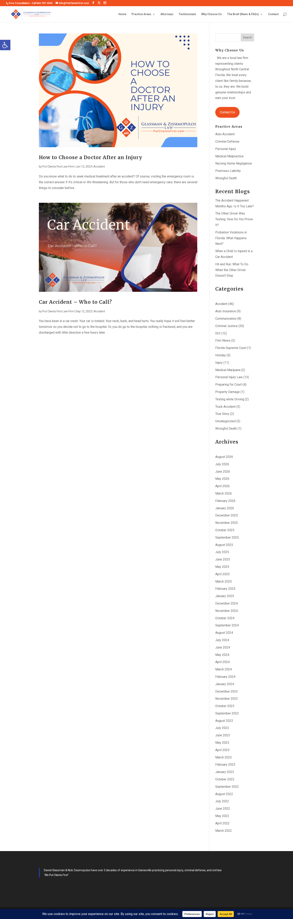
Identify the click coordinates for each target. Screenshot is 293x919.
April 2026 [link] (222, 486)
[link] (5, 45)
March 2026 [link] (223, 493)
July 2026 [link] (222, 464)
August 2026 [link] (224, 457)
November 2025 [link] (226, 523)
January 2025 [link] (224, 596)
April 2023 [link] (222, 750)
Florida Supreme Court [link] (230, 348)
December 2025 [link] (226, 515)
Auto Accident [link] (225, 134)
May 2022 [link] (222, 816)
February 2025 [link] (225, 589)
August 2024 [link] (224, 633)
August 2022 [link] (224, 794)
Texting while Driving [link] (229, 399)
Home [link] (122, 14)
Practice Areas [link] (141, 14)
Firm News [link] (222, 340)
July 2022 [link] (222, 801)
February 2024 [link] (225, 677)
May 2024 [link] (222, 655)
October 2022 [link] (224, 779)
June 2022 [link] (222, 808)
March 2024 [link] (223, 669)
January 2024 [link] (224, 684)
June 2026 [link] (222, 471)
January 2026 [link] (224, 508)
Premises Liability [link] (228, 171)
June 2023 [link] (222, 735)
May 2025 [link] (222, 567)
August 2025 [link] (224, 545)
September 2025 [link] (227, 537)
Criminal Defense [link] (227, 141)
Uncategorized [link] (225, 421)
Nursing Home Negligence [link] (233, 163)
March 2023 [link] (223, 757)
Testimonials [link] (187, 14)
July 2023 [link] (222, 728)
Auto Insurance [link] (225, 311)
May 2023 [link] (222, 743)
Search (247, 37)
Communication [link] (226, 318)
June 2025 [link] (222, 559)
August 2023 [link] (224, 721)
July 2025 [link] (222, 552)
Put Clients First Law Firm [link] (58, 166)
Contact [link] (273, 14)
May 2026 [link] (222, 479)
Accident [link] (99, 166)
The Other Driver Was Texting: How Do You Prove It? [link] (234, 219)
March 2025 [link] (223, 581)
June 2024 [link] (222, 647)
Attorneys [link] (166, 14)
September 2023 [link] (227, 713)
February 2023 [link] (225, 764)
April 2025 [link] (222, 574)
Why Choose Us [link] (211, 14)
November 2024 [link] (226, 611)
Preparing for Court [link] (228, 384)
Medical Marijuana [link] (227, 370)
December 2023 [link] (226, 691)
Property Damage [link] (227, 392)
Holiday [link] (220, 355)
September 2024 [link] (227, 625)
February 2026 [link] (225, 501)
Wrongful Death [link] (226, 178)
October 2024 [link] (224, 618)
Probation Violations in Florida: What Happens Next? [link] (231, 238)
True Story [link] (222, 414)
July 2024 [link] (222, 640)
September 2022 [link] (227, 787)
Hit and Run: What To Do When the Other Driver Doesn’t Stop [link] (231, 270)
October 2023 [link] (224, 706)
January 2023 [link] (224, 772)
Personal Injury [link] (225, 149)
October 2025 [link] (224, 530)
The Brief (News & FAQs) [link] (243, 14)
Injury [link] (219, 362)
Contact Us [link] (227, 112)
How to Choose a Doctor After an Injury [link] (90, 157)
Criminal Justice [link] (226, 326)
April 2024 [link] (222, 662)
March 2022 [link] (223, 831)
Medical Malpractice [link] (229, 156)
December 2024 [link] (226, 603)
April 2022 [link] (222, 823)
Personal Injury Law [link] (229, 377)
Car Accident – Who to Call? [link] (75, 302)
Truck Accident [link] (225, 407)
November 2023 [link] (226, 699)
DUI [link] (217, 333)
